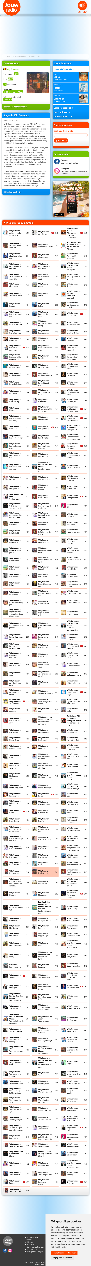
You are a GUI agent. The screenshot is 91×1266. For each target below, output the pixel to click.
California (72, 339)
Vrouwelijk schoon (16, 1082)
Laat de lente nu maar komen (44, 756)
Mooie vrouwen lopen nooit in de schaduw (15, 882)
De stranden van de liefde (45, 392)
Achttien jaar (43, 233)
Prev (3, 15)
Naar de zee (43, 882)
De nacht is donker (16, 383)
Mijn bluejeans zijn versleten (16, 838)
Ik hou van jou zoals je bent (16, 625)
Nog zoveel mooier (72, 893)
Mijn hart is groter (44, 838)
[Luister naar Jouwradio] (82, 12)
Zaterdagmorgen (15, 1118)
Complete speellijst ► (64, 107)
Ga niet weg (72, 487)
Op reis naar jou (73, 907)
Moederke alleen (15, 863)
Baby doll (73, 294)
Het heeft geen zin (16, 541)
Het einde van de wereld (44, 531)
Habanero (72, 515)
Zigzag (16, 1153)
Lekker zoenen (72, 765)
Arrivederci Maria (15, 294)
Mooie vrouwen (44, 872)
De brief (43, 357)
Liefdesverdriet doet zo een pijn (73, 786)
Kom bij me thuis (73, 738)
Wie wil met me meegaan (44, 1100)
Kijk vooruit (14, 731)
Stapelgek (14, 986)
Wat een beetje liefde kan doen (15, 1090)
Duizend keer (14, 427)
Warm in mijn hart (73, 1082)
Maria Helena (14, 820)
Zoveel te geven (15, 1190)
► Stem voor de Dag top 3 (34, 1247)
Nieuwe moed (43, 894)
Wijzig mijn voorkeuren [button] (62, 1258)
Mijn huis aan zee (15, 847)
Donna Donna (43, 418)
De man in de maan (45, 374)
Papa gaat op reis (44, 919)
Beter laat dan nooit (43, 314)
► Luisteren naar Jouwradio (31, 1238)
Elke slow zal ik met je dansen (74, 478)
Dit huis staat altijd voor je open (45, 409)
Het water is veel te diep (74, 559)
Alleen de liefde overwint (15, 245)
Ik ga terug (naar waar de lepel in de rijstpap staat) (16, 612)
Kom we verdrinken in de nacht (74, 747)
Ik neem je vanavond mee (14, 646)
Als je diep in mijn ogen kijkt (15, 276)
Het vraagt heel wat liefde (45, 559)
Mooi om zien (14, 872)
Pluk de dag (14, 927)
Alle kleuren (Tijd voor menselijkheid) (72, 232)
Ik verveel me (43, 646)
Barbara (14, 305)
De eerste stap (43, 366)
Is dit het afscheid (73, 664)
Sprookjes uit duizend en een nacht (72, 976)
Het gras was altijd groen (73, 531)
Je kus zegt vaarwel (74, 673)
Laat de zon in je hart (73, 756)
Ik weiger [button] (72, 1253)
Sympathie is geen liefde (45, 996)
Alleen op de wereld (45, 245)
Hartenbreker (43, 523)
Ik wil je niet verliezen (14, 655)
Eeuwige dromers (73, 466)
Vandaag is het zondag (14, 1039)
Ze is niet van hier (44, 1118)
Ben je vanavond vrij (15, 314)
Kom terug (43, 747)
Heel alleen (72, 523)
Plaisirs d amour (73, 919)
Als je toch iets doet (43, 276)
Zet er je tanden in (45, 1136)
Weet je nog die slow (15, 1100)
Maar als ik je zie (73, 803)
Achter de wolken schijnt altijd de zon (16, 232)
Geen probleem (72, 496)
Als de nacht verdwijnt (72, 255)
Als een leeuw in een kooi (15, 266)
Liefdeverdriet (14, 794)
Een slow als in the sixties (74, 455)
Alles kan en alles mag (15, 255)
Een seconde (43, 455)
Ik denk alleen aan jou (73, 602)
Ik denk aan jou (43, 602)
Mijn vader (14, 856)
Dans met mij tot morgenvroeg (15, 357)
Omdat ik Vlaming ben (44, 907)
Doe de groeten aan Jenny (15, 418)
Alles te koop (43, 256)
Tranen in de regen (74, 1007)
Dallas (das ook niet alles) (45, 347)
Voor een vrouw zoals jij (15, 1073)
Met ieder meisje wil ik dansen (15, 829)
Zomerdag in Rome (45, 1173)
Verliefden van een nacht (16, 1049)
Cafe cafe (43, 339)
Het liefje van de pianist (15, 550)
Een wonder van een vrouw (15, 466)
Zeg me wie (14, 1137)
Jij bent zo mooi (15, 701)
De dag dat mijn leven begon (72, 357)
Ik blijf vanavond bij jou (74, 593)
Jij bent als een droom (14, 692)
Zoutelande (72, 1182)
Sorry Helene (72, 955)
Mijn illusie (43, 847)
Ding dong (14, 409)
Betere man (72, 314)
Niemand (14, 894)
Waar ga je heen (44, 1082)
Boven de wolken (73, 323)
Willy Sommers (20, 56)
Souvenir (43, 965)
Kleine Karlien (72, 731)
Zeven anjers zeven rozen (74, 1136)
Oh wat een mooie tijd (16, 907)
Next (88, 15)
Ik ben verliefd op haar (44, 593)
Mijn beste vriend (73, 829)
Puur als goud (72, 927)
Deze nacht (43, 400)
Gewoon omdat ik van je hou (44, 505)
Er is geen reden (15, 487)
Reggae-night (43, 934)
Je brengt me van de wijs (44, 673)
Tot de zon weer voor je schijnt (44, 1007)
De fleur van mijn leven (73, 366)
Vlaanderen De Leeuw (72, 1049)
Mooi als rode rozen (74, 863)
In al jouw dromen (15, 664)
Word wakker (72, 1109)
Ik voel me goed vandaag (73, 646)
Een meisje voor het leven (44, 446)
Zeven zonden (43, 1145)
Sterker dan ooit (73, 986)
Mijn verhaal (43, 856)
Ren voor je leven (73, 934)
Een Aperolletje (44, 427)
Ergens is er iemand (43, 487)
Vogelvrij (72, 1062)
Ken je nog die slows (14, 720)
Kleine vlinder (14, 738)
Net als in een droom (73, 882)
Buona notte (14, 339)
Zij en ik (45, 1153)
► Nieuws (29, 1242)
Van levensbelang (15, 1030)
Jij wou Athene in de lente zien (73, 701)
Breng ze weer (43, 331)
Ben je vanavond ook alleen (73, 304)
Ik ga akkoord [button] (58, 1253)
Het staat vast (14, 559)
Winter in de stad (44, 1109)
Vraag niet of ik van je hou (74, 1073)
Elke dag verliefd (44, 478)
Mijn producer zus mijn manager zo (73, 847)
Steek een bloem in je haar (45, 986)
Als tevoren (14, 285)
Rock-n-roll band (15, 944)
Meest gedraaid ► (62, 112)
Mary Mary (43, 820)
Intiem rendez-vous (43, 664)
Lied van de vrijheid (14, 775)
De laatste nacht (15, 374)
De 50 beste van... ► (63, 116)
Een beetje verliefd (16, 436)
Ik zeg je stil (43, 655)
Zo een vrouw (72, 1153)
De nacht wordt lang (43, 383)
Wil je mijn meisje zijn (15, 1109)
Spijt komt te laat (44, 976)
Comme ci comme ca (14, 347)
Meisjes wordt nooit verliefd (72, 820)
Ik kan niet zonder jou (44, 625)
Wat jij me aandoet (45, 1090)
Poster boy (43, 927)
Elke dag (14, 478)
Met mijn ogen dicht (43, 829)
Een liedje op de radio (15, 446)
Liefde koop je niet (16, 786)
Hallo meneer (14, 523)
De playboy (72, 383)
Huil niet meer (72, 575)
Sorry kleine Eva (15, 965)
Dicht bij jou (72, 400)
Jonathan (14, 710)
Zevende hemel (73, 1145)
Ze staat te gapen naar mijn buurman (16, 1127)
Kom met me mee (16, 747)
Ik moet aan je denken (72, 636)
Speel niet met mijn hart (74, 965)
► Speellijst (29, 1244)
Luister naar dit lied (15, 803)
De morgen (72, 374)
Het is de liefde (43, 541)
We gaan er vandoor (72, 1090)
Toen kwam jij (14, 1007)
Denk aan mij (14, 400)
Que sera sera (14, 934)
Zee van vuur (43, 1127)
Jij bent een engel (72, 692)
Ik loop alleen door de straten (16, 636)
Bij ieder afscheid (15, 323)
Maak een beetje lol (45, 803)
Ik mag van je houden (43, 636)
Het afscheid (14, 532)
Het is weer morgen (72, 541)
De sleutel (14, 392)
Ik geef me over (73, 612)
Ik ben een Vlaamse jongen (74, 584)
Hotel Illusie (72, 568)
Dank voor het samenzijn (72, 347)
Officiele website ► (12, 192)
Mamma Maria (43, 811)
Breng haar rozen (15, 331)
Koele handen (43, 738)
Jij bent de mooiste (45, 692)
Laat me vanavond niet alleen (45, 765)
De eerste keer (14, 366)
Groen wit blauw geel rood (44, 515)
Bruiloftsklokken (73, 331)
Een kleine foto (43, 436)
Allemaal (74, 245)
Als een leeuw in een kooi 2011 (44, 266)
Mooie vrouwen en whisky (74, 872)
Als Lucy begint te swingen (73, 276)
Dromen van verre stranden (72, 418)
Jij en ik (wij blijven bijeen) (45, 701)
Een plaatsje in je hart (15, 455)
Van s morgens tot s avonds (45, 1030)
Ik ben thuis (14, 593)
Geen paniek (43, 496)
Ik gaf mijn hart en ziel (44, 612)
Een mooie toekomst (72, 446)
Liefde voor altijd (44, 786)
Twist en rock (72, 1018)
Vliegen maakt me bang (16, 1062)
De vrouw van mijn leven (73, 392)
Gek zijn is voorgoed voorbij (15, 505)
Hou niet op (43, 575)
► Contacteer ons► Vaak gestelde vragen (34, 1250)
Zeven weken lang (16, 1145)
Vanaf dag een (72, 1030)
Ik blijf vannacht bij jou (16, 602)
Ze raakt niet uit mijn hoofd (73, 1118)
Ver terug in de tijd (45, 1039)
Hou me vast (14, 575)
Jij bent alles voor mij (73, 683)
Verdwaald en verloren (72, 1039)
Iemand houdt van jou (45, 584)
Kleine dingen (43, 731)
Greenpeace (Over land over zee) (16, 515)
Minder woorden (73, 856)
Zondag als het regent (43, 1182)
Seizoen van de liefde (45, 955)
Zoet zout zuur (43, 1164)
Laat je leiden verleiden (14, 765)
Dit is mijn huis (72, 409)
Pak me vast (14, 919)
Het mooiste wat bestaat (73, 550)
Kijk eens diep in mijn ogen (45, 720)
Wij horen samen (73, 1100)
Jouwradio (8, 56)
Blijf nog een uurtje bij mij (45, 323)
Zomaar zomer (14, 1173)
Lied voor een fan (44, 776)
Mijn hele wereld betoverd (73, 838)
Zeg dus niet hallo (72, 1127)
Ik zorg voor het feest (72, 655)
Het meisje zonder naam (45, 550)
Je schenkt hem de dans (16, 683)
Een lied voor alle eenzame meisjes (73, 436)
